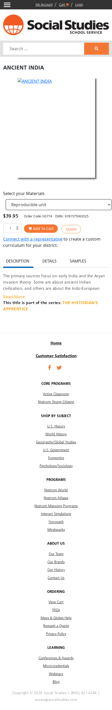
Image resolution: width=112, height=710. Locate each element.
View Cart (56, 602)
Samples (78, 261)
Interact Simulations (56, 514)
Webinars (56, 674)
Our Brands (56, 562)
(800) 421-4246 (84, 693)
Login (79, 5)
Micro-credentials (56, 666)
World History (56, 434)
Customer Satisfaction (56, 356)
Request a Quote (56, 626)
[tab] (17, 262)
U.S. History (56, 426)
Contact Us (56, 578)
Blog (56, 682)
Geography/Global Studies (56, 442)
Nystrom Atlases (56, 498)
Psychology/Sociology (56, 466)
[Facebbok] (49, 368)
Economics (56, 458)
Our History (56, 570)
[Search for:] (44, 49)
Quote (71, 229)
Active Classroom (56, 394)
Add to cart (43, 228)
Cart (62, 5)
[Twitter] (59, 368)
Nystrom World (56, 490)
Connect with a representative (33, 239)
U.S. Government (56, 450)
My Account (44, 5)
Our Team (56, 554)
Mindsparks (56, 530)
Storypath (56, 522)
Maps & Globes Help (56, 618)
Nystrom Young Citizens (56, 402)
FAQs (56, 610)
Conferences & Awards (56, 658)
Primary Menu (7, 4)
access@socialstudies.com (56, 700)
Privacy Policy (56, 634)
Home (56, 343)
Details (49, 261)
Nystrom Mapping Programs (56, 506)
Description (17, 261)
